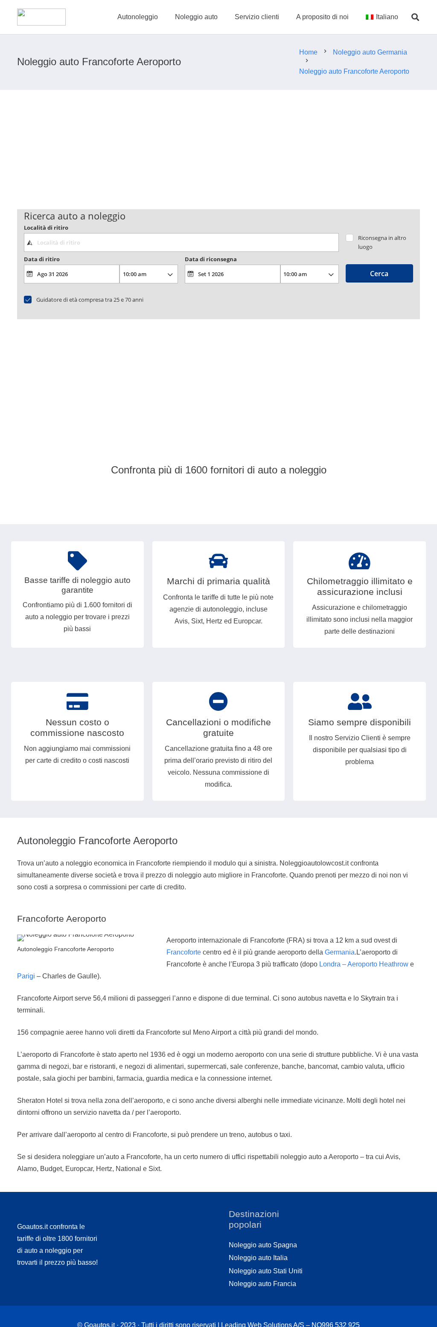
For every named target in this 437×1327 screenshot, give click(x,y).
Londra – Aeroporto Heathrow (363, 964)
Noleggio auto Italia (258, 1257)
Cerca (379, 273)
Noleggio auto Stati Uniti (266, 1271)
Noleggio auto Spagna (263, 1245)
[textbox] (181, 242)
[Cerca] (415, 17)
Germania (340, 952)
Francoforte (183, 952)
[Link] (41, 17)
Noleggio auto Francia (262, 1283)
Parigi (26, 976)
